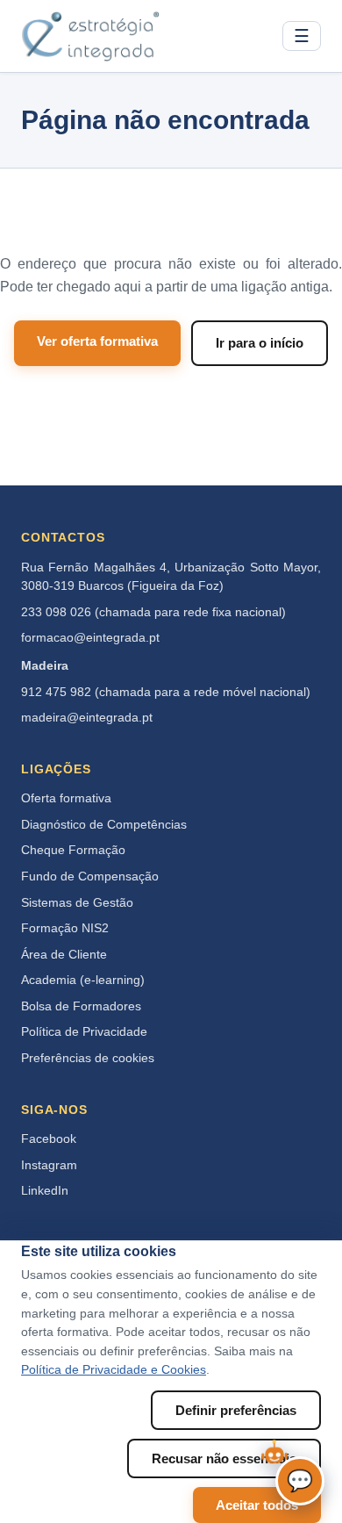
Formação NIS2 (65, 928)
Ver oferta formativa (97, 341)
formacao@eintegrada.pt (90, 637)
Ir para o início (259, 342)
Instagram (49, 1165)
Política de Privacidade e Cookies (113, 1369)
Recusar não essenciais (224, 1458)
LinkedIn (44, 1190)
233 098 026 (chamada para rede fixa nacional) (153, 612)
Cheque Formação (73, 850)
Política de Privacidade (84, 1031)
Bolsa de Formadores (81, 1006)
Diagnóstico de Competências (104, 824)
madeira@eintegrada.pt (87, 717)
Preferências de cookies (87, 1058)
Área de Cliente (64, 954)
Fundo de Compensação (90, 876)
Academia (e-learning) (83, 980)
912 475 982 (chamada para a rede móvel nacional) (165, 692)
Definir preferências (235, 1410)
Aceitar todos (257, 1505)
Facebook (48, 1139)
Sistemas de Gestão (77, 902)
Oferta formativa (66, 798)
